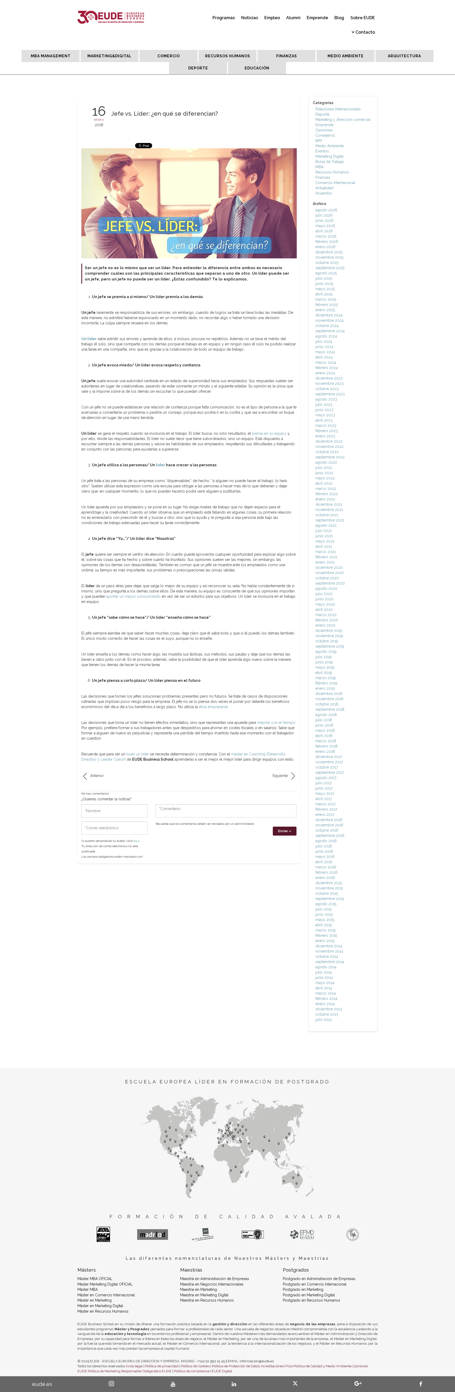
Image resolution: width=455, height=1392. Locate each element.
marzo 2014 (325, 993)
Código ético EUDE (156, 1371)
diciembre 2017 (328, 757)
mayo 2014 (324, 983)
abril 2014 (323, 988)
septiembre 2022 (330, 457)
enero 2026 (325, 247)
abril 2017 (323, 799)
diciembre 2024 (329, 315)
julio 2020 (324, 594)
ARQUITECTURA (404, 56)
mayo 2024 (325, 352)
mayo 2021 (324, 541)
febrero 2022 (326, 494)
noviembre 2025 (329, 257)
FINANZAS (286, 56)
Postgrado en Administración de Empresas (319, 1279)
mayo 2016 (325, 856)
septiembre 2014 (329, 962)
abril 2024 (324, 357)
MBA (319, 167)
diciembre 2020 (329, 567)
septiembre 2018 (329, 709)
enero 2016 (325, 878)
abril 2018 (323, 736)
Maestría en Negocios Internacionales (212, 1284)
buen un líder (137, 754)
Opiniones (324, 130)
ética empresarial (213, 707)
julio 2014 (323, 972)
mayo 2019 (324, 667)
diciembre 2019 (328, 630)
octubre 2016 (326, 830)
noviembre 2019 (329, 636)
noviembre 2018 (329, 699)
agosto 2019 (326, 651)
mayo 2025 (325, 289)
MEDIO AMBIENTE (346, 56)
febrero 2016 (326, 872)
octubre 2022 (327, 452)
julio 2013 (323, 1019)
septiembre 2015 (329, 899)
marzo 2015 (325, 930)
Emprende (317, 17)
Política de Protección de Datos (236, 1366)
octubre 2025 (326, 262)
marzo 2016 (325, 867)
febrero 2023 (326, 431)
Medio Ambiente (329, 146)
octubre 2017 (326, 767)
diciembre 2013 (328, 1009)
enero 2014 (325, 1004)
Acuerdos (323, 193)
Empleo (272, 17)
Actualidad (324, 188)
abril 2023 (324, 420)
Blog (339, 17)
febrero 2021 (326, 557)
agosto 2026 (326, 210)
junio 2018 (324, 725)
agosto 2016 (326, 841)
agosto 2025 (326, 273)
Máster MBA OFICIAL (94, 1279)
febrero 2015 (326, 935)
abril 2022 (324, 483)
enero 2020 (325, 625)
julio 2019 (323, 657)
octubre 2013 (326, 1014)
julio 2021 (323, 531)
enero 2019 (325, 688)
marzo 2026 (326, 236)
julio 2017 (323, 783)
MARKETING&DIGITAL (109, 56)
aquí (136, 841)
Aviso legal (134, 1366)
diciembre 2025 (328, 252)
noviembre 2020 (329, 573)
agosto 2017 (325, 778)
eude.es (42, 1384)
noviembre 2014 (329, 951)
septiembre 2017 (329, 772)
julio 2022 (323, 467)
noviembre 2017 (329, 762)
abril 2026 (324, 231)
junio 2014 (324, 977)
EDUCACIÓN (257, 68)
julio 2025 (323, 278)
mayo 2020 (325, 604)
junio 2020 (324, 599)
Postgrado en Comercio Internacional (315, 1284)
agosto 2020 (326, 588)
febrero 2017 (326, 809)
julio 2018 (323, 720)
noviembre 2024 (329, 320)
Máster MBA (87, 1289)
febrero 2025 (326, 305)
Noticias (249, 17)
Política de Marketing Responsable (114, 1371)
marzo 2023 (325, 425)
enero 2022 (325, 499)
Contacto (365, 32)
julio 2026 (324, 215)
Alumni (293, 17)
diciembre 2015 (328, 883)
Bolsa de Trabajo (329, 162)
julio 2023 (323, 404)
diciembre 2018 (328, 694)
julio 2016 (323, 846)
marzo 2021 (325, 552)
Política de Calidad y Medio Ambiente (323, 1366)
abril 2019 (323, 673)
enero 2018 (325, 751)
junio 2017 (324, 788)
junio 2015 (324, 914)
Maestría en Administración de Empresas (214, 1279)
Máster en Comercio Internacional (106, 1295)
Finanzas (322, 177)
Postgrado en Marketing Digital (309, 1295)
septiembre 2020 (330, 583)
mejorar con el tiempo (276, 722)
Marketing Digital (329, 156)
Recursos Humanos (332, 172)
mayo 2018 (325, 730)
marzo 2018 (325, 741)
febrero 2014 (326, 998)
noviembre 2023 (329, 383)
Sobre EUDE (362, 17)
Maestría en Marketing (198, 1289)
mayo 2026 (325, 226)
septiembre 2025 (329, 268)
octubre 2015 (326, 893)
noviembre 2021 (329, 510)
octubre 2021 (326, 515)
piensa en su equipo (269, 433)
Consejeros (325, 135)
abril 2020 (324, 609)
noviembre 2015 (329, 888)
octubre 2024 (327, 326)
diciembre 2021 (328, 504)
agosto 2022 (326, 462)
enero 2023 (325, 436)
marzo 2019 (325, 678)
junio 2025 (324, 284)
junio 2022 (324, 473)
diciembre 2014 (328, 946)
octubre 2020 (327, 578)
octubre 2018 (326, 704)
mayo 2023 (325, 415)
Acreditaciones (272, 1366)
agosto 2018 (326, 715)
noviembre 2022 (329, 446)
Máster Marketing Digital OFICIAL (105, 1284)
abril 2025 (323, 294)
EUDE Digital (222, 1371)
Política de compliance (191, 1371)
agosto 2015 (325, 904)
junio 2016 (324, 851)
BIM (318, 141)
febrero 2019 (326, 683)
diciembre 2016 (328, 820)
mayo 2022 (325, 478)
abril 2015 (323, 925)
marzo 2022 (325, 489)
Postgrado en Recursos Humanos (311, 1300)
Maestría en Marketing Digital (204, 1295)
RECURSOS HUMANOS (227, 56)
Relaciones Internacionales (338, 109)
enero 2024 (325, 373)
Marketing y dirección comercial (342, 119)
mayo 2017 (324, 793)
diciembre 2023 (329, 378)
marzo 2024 (325, 362)
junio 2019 (324, 662)
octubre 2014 (326, 956)
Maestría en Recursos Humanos (207, 1300)
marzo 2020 (326, 615)
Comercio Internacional (335, 183)
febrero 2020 (326, 620)
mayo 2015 (324, 920)
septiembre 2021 (329, 520)
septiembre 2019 (329, 646)
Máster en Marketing (94, 1300)
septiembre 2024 (330, 331)
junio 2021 (324, 536)
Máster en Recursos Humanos (102, 1311)
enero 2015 (324, 941)
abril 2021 (323, 546)
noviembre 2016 (329, 825)
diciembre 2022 (329, 441)
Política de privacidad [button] (162, 1366)
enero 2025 (325, 310)
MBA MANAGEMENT (51, 56)
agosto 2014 (326, 967)
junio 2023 (324, 410)
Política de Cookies (195, 1366)
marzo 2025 (325, 299)
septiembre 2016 (329, 835)
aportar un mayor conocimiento (133, 596)
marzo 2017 (325, 804)
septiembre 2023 (330, 394)
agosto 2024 (326, 336)
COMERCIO (168, 56)
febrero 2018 (326, 746)
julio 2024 (323, 341)
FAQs (289, 1366)
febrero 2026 (326, 241)
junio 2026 (324, 220)
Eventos (322, 151)
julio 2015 (323, 909)
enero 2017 (324, 814)
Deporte (322, 114)
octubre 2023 (327, 389)
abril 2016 (323, 862)
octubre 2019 (326, 641)
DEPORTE (198, 68)
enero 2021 (325, 562)
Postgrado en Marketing (303, 1289)
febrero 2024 (326, 368)
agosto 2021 (326, 525)
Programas (223, 17)
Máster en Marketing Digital (100, 1306)
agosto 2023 (326, 399)
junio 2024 (324, 347)
